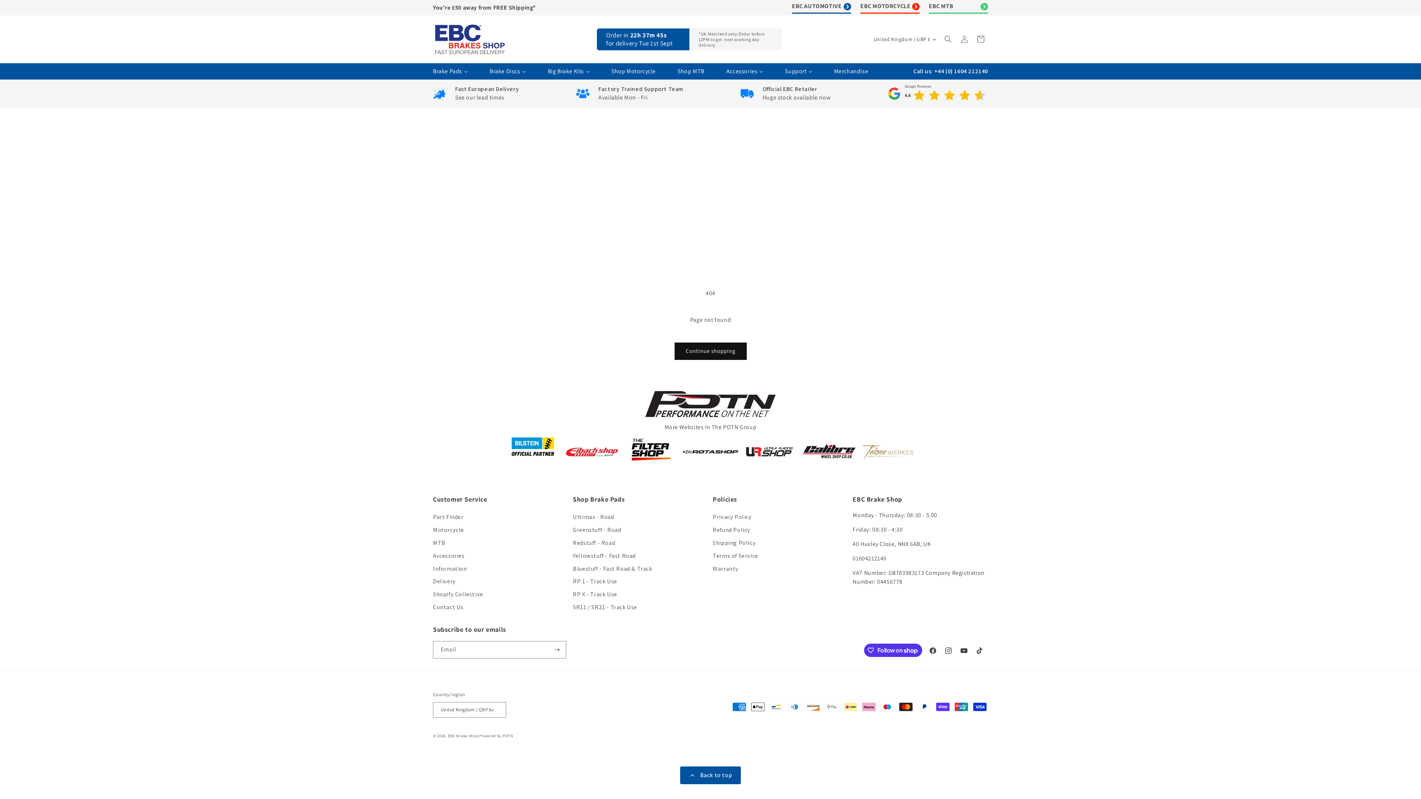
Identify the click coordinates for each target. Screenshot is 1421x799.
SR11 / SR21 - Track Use (605, 607)
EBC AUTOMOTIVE (816, 6)
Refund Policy (731, 530)
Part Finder (448, 517)
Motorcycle (448, 530)
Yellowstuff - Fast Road (604, 556)
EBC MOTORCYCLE (885, 6)
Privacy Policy (732, 517)
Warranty (726, 569)
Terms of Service (735, 556)
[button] (949, 39)
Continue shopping (711, 350)
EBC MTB (941, 6)
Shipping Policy (734, 543)
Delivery (444, 581)
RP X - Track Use (595, 594)
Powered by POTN (496, 735)
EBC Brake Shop (463, 735)
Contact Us (448, 607)
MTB (439, 543)
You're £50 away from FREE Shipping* (484, 7)
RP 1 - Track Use (595, 581)
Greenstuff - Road (597, 530)
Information (450, 569)
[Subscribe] (558, 649)
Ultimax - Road (593, 517)
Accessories (449, 556)
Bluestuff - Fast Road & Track (612, 569)
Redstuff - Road (594, 543)
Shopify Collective (458, 594)
